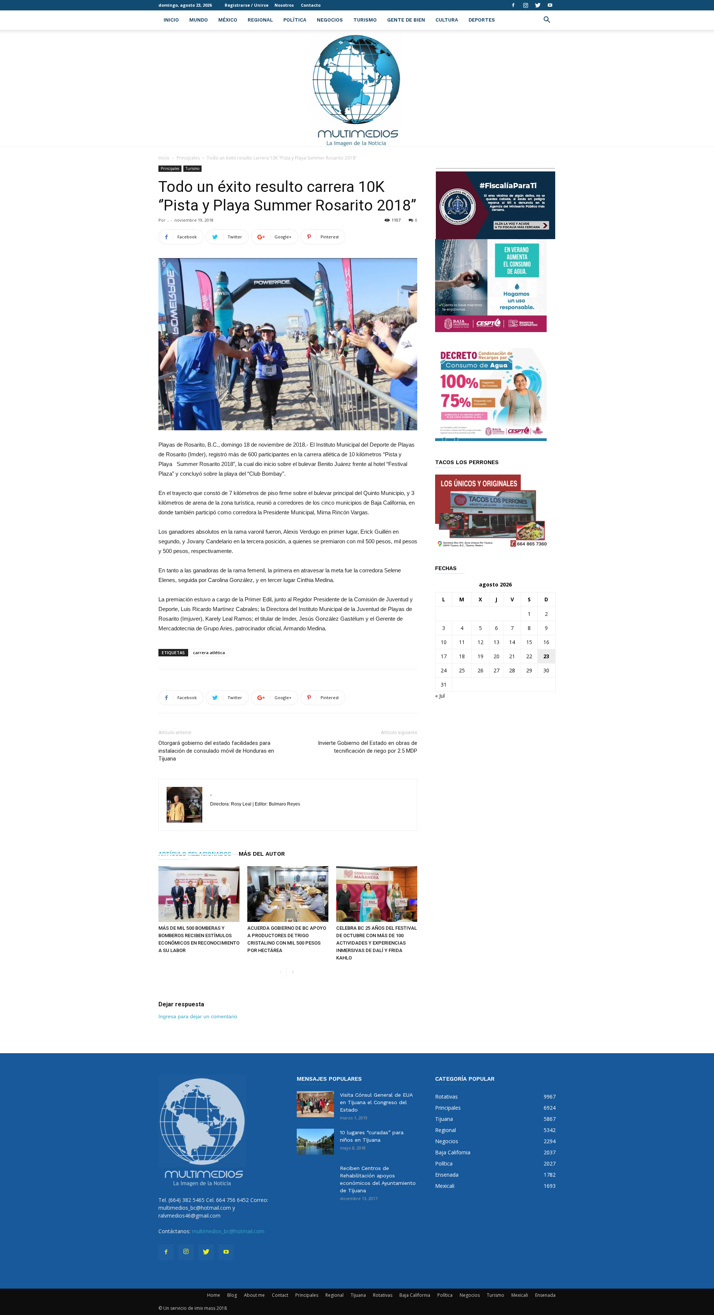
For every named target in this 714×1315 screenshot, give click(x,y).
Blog (232, 1295)
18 (462, 656)
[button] (547, 20)
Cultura (446, 20)
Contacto (311, 5)
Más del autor (262, 854)
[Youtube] (550, 5)
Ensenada (545, 1295)
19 (480, 656)
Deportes (482, 20)
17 (444, 656)
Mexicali (519, 1295)
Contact (280, 1295)
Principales (188, 158)
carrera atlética (209, 652)
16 (546, 642)
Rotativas (382, 1295)
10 (444, 642)
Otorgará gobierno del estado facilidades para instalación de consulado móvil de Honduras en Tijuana (216, 751)
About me (254, 1295)
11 (462, 642)
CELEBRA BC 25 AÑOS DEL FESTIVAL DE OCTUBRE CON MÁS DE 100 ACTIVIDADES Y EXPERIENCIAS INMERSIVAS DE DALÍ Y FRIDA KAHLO (376, 943)
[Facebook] (513, 5)
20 (496, 656)
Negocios (330, 20)
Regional (260, 20)
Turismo (365, 20)
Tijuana (358, 1295)
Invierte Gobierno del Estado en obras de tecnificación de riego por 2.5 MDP (367, 747)
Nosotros (284, 5)
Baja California (414, 1295)
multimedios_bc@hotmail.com (228, 1231)
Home (213, 1295)
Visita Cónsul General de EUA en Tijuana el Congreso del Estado (376, 1102)
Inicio (171, 20)
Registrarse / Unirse (246, 5)
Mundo (198, 20)
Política (294, 20)
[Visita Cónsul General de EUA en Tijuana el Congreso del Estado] (315, 1104)
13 (496, 642)
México (227, 20)
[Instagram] (525, 5)
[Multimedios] (357, 88)
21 (512, 656)
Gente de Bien (406, 20)
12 (480, 642)
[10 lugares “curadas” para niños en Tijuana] (315, 1142)
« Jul (440, 695)
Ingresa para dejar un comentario (197, 1016)
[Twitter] (537, 5)
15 (529, 642)
